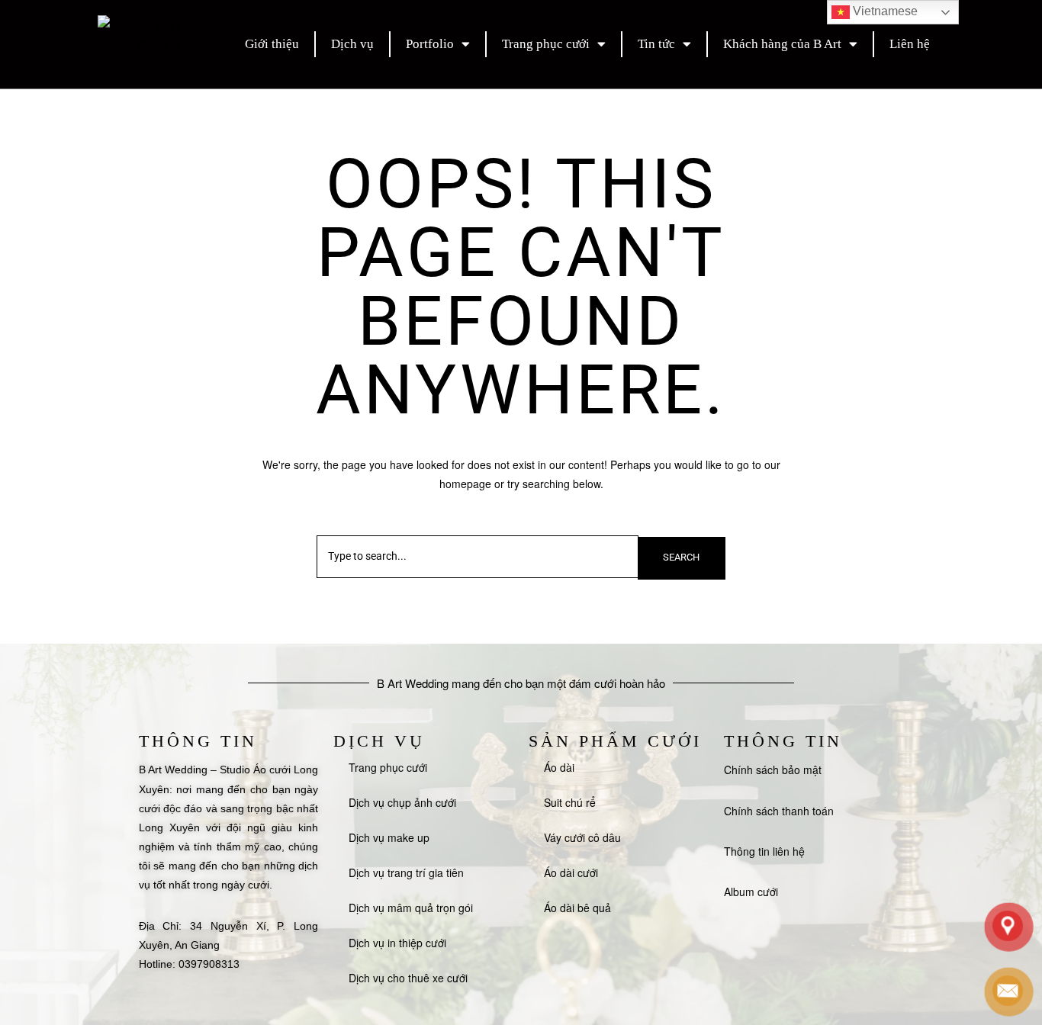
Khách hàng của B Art (782, 44)
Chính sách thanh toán (779, 810)
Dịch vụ (352, 44)
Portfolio (430, 44)
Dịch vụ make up (389, 837)
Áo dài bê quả (577, 907)
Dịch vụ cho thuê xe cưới (408, 977)
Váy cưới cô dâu (582, 837)
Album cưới (751, 891)
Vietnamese (884, 11)
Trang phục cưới (546, 44)
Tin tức (656, 44)
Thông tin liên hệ (764, 851)
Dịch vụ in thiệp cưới (397, 942)
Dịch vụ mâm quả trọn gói (411, 907)
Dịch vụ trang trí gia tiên (406, 872)
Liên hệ (909, 44)
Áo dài (559, 767)
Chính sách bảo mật (773, 769)
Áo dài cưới (571, 872)
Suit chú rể (570, 802)
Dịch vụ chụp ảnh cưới (402, 802)
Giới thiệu (272, 44)
